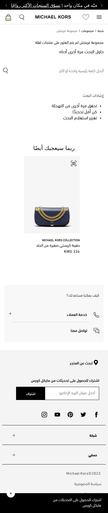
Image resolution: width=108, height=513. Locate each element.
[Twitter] (83, 414)
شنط (100, 31)
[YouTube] (57, 414)
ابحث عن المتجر (81, 363)
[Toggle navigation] (99, 16)
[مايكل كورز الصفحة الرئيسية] (53, 17)
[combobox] (53, 71)
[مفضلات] (85, 17)
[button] (83, 314)
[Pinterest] (70, 414)
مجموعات (87, 31)
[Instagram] (44, 414)
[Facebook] (96, 414)
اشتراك (30, 393)
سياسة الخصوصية (87, 483)
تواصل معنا (79, 330)
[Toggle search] (22, 17)
